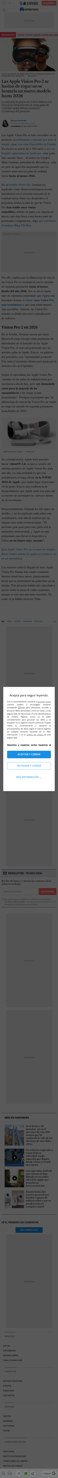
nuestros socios (44, 701)
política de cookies (35, 734)
